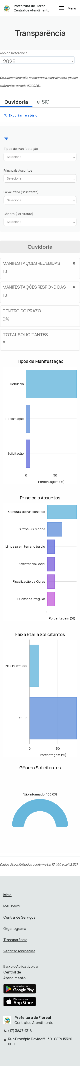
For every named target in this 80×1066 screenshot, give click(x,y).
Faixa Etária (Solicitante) (21, 192)
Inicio (7, 894)
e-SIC (43, 101)
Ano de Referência (13, 53)
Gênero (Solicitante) (18, 214)
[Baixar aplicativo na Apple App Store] (19, 1002)
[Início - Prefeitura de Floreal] (6, 8)
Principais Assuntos (18, 170)
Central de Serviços (19, 917)
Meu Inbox (11, 906)
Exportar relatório (23, 115)
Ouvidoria (16, 102)
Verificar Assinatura (19, 951)
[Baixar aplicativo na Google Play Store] (19, 990)
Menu (72, 8)
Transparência (15, 939)
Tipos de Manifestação (21, 148)
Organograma (14, 928)
